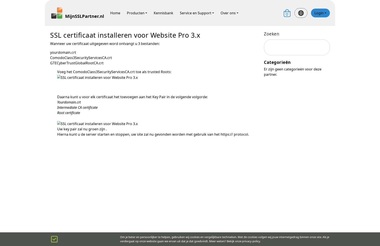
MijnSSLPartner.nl (84, 16)
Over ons (228, 13)
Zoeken (271, 33)
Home (115, 13)
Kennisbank (163, 13)
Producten (135, 13)
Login (319, 13)
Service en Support (195, 13)
